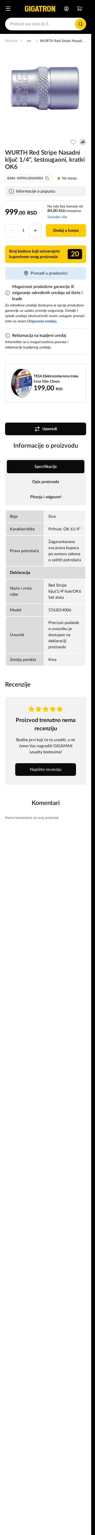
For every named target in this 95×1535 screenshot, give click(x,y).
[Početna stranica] (40, 9)
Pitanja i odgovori (45, 497)
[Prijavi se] (66, 8)
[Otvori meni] (8, 9)
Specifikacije (45, 467)
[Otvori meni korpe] (79, 9)
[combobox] (45, 24)
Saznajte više (57, 217)
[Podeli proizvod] (83, 142)
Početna (11, 41)
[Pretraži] (80, 24)
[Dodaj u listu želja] (73, 142)
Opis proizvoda (45, 482)
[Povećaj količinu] (35, 230)
